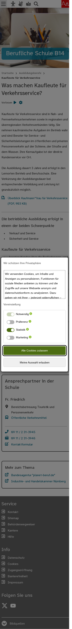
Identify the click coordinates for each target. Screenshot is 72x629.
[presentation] (30, 315)
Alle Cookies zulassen (34, 350)
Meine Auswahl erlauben (35, 362)
